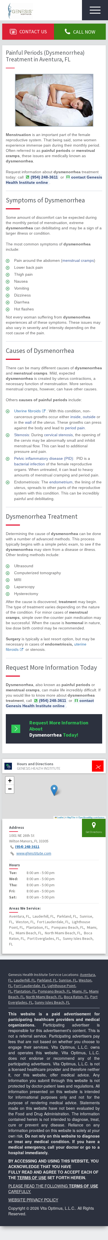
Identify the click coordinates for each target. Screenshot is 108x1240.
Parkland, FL (47, 980)
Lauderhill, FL (24, 980)
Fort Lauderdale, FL (30, 985)
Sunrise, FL (68, 980)
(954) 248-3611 (27, 846)
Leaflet (60, 817)
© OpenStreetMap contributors (90, 817)
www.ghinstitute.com (33, 853)
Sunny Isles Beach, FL (52, 1002)
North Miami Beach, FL (44, 996)
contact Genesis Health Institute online (50, 703)
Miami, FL (79, 991)
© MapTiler (70, 817)
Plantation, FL (25, 991)
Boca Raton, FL (76, 996)
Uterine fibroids (27, 411)
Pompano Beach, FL (54, 991)
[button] (54, 790)
